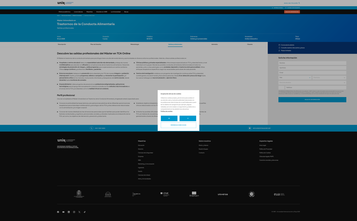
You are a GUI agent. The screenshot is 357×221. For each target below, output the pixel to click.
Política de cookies (166, 111)
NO (169, 118)
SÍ (187, 118)
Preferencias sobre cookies (178, 125)
